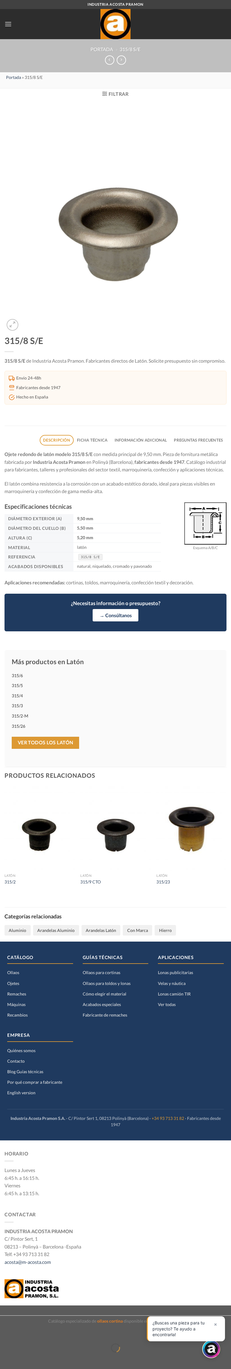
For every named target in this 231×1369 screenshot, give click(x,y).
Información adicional (141, 440)
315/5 (17, 685)
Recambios (17, 1014)
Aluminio (17, 930)
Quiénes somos (21, 1050)
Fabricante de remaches (105, 1014)
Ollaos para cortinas (101, 972)
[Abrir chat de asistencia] (211, 1349)
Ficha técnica (92, 440)
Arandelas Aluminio (56, 930)
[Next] (226, 841)
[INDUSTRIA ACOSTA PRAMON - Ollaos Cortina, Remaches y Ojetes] (115, 24)
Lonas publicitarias (175, 972)
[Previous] (4, 841)
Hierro (165, 930)
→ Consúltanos (116, 615)
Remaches (16, 993)
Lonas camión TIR (174, 993)
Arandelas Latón (101, 930)
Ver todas (167, 1004)
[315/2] (40, 828)
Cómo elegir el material (104, 993)
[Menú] (8, 24)
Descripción (56, 440)
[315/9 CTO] (115, 828)
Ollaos (13, 972)
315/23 (163, 881)
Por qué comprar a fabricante (34, 1082)
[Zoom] (12, 325)
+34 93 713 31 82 (168, 1118)
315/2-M (20, 715)
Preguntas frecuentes (198, 440)
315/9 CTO (90, 881)
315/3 (17, 705)
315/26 (18, 726)
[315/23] (191, 828)
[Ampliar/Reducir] (23, 1333)
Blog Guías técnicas (25, 1071)
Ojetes (13, 983)
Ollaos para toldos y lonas (107, 983)
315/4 (17, 695)
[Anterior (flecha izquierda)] (6, 1358)
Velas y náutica (172, 983)
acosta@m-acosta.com (28, 1262)
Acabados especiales (102, 1004)
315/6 (17, 675)
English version (21, 1092)
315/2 (10, 881)
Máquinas (16, 1004)
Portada (102, 49)
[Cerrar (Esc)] (6, 1333)
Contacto (16, 1061)
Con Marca (137, 930)
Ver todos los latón (45, 742)
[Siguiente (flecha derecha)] (23, 1358)
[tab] (57, 440)
